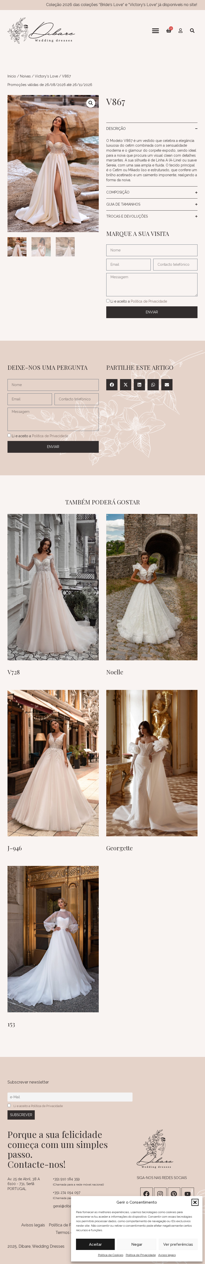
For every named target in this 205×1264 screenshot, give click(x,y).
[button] (195, 1202)
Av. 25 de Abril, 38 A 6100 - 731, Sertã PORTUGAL (24, 1184)
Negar (136, 1244)
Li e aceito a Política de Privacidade (38, 1106)
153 (11, 1024)
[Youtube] (188, 1194)
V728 (14, 672)
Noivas (25, 76)
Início (12, 76)
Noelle (114, 672)
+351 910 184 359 (66, 1179)
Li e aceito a (138, 301)
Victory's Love (46, 76)
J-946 (15, 848)
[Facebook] (146, 1194)
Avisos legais (167, 1255)
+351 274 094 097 (66, 1193)
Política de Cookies (110, 1255)
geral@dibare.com (68, 1206)
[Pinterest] (174, 1194)
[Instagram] (160, 1194)
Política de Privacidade (141, 1255)
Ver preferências (178, 1244)
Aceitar (95, 1244)
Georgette (119, 848)
